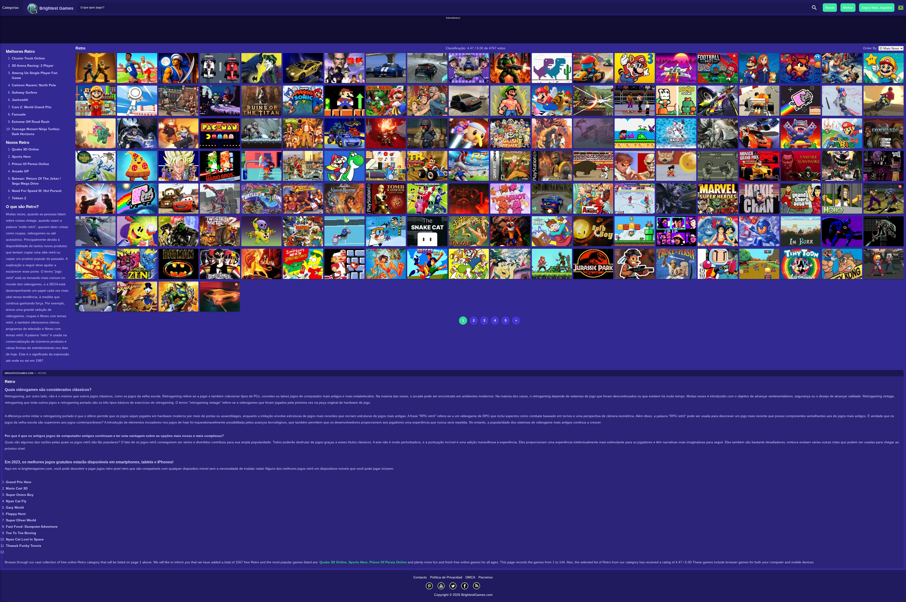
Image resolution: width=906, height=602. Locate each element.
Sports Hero (21, 156)
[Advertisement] (453, 30)
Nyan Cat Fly (16, 501)
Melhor (848, 7)
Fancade (19, 114)
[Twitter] (453, 586)
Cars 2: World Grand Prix (31, 107)
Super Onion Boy (20, 495)
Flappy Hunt (16, 514)
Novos (830, 7)
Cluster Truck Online (28, 58)
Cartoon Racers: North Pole (34, 85)
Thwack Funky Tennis (23, 546)
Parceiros (485, 577)
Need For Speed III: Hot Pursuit (37, 191)
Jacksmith (20, 100)
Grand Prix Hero (18, 482)
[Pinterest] (429, 586)
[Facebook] (465, 586)
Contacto (420, 577)
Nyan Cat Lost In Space (25, 539)
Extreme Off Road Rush (31, 122)
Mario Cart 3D (17, 488)
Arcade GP (20, 171)
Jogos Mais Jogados (876, 7)
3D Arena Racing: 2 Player (32, 65)
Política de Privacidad (446, 577)
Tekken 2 (19, 198)
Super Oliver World (21, 520)
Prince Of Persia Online (30, 164)
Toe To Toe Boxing (21, 533)
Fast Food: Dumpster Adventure (32, 526)
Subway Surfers (24, 92)
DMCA (470, 577)
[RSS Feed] (476, 586)
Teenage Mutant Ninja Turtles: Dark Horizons (36, 131)
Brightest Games (55, 8)
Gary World (15, 507)
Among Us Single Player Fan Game (35, 75)
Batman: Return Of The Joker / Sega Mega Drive (36, 181)
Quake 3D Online (25, 149)
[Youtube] (441, 586)
